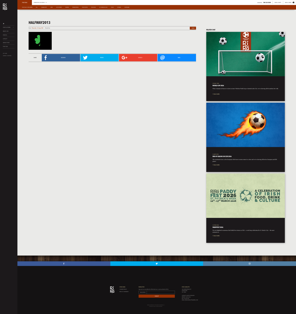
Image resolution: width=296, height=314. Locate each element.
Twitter (156, 263)
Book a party (278, 2)
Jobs (51, 7)
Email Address (142, 292)
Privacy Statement (123, 291)
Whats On (5, 31)
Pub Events (85, 7)
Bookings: (264, 2)
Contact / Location (7, 55)
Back (193, 28)
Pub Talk (5, 46)
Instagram (249, 263)
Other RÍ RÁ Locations (39, 2)
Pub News (93, 7)
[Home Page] (5, 8)
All (37, 7)
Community (44, 7)
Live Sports (59, 7)
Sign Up (157, 296)
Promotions (75, 7)
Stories (119, 7)
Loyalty (5, 39)
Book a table (288, 2)
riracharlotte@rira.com (191, 300)
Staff (112, 7)
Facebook (63, 263)
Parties (5, 35)
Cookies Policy (123, 289)
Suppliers (126, 7)
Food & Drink (6, 27)
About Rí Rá (6, 42)
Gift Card (5, 53)
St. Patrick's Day (103, 7)
